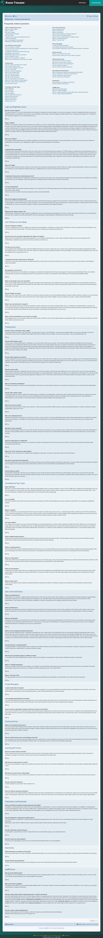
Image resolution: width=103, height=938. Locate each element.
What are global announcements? (13, 94)
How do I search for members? (60, 65)
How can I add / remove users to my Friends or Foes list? (66, 55)
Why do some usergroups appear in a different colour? (65, 37)
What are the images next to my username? (15, 54)
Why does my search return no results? (62, 62)
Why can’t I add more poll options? (13, 71)
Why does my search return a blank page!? (63, 63)
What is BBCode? (9, 88)
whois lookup (25, 898)
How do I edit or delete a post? (12, 66)
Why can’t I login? (9, 35)
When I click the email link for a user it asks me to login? (18, 59)
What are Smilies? (9, 91)
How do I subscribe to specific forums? (61, 75)
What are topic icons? (10, 101)
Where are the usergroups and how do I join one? (64, 33)
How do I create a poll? (10, 69)
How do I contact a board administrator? (62, 93)
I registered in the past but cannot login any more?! (17, 37)
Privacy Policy (49, 935)
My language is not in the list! (12, 53)
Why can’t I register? (10, 32)
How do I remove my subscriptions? (61, 76)
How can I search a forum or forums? (61, 60)
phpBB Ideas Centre (78, 885)
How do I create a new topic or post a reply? (16, 64)
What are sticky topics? (11, 98)
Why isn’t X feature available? (59, 90)
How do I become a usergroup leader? (61, 35)
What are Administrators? (58, 29)
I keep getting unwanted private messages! (62, 47)
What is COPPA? (9, 30)
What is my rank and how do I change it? (15, 57)
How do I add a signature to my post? (14, 67)
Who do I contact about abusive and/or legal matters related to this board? (70, 92)
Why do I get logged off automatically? (14, 40)
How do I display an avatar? (12, 56)
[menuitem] (15, 16)
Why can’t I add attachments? (12, 75)
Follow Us (67, 935)
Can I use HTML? (9, 90)
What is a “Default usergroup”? (59, 38)
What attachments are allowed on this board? (63, 82)
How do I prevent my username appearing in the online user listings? (21, 48)
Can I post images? (10, 93)
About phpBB (30, 876)
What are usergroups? (57, 32)
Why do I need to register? (11, 29)
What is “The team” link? (58, 40)
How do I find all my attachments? (60, 83)
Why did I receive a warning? (12, 77)
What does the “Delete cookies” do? (14, 41)
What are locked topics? (11, 99)
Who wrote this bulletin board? (59, 89)
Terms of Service (39, 935)
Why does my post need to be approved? (15, 81)
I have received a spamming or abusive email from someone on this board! (70, 48)
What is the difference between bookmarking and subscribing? (67, 72)
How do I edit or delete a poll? (12, 72)
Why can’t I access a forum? (12, 74)
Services (82, 3)
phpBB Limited (51, 874)
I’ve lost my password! (10, 38)
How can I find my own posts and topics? (62, 66)
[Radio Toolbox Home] (12, 3)
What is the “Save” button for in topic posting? (16, 80)
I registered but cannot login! (12, 33)
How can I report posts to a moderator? (14, 78)
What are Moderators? (57, 30)
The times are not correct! (11, 50)
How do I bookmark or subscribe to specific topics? (64, 73)
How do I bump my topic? (11, 83)
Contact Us (58, 935)
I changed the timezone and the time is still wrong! (17, 51)
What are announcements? (11, 96)
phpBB (81, 273)
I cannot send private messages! (60, 45)
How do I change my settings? (12, 47)
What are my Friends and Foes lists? (61, 53)
